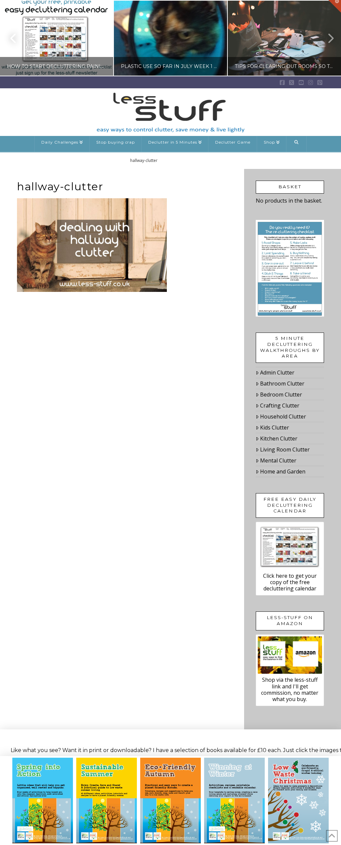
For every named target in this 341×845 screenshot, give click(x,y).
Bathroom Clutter (282, 383)
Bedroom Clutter (281, 394)
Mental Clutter (278, 460)
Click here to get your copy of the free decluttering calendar (290, 582)
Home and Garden (282, 471)
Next (327, 38)
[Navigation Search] (296, 144)
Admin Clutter (277, 372)
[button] (334, 6)
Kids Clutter (274, 427)
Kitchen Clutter (278, 438)
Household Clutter (283, 416)
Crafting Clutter (279, 405)
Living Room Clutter (285, 449)
